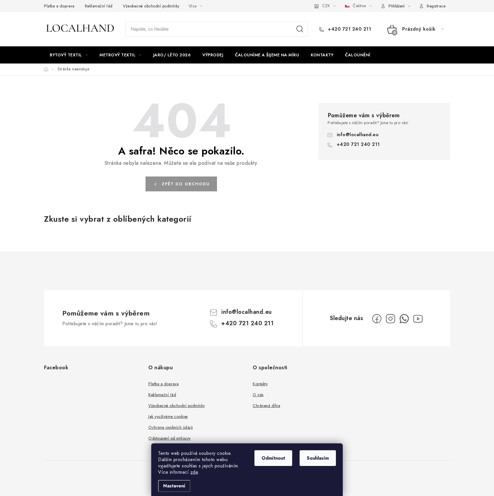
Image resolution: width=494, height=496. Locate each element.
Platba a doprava (59, 6)
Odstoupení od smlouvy (169, 438)
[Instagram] (390, 318)
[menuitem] (68, 55)
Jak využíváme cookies (168, 416)
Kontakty (260, 384)
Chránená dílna (266, 405)
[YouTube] (418, 318)
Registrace (436, 6)
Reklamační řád (99, 6)
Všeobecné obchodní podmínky (151, 6)
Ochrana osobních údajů (170, 427)
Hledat (300, 29)
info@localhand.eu (358, 134)
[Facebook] (376, 318)
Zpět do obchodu (186, 184)
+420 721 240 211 (348, 29)
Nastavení (174, 486)
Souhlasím (318, 458)
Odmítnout (273, 458)
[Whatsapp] (404, 318)
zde (194, 472)
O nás (258, 395)
